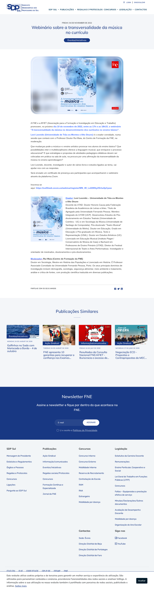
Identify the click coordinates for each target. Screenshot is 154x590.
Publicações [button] (67, 9)
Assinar (91, 422)
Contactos (141, 9)
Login (128, 2)
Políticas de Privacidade (85, 430)
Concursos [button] (110, 9)
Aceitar (141, 580)
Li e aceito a (66, 430)
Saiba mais (21, 586)
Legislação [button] (125, 9)
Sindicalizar (139, 2)
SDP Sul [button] (53, 9)
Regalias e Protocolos (90, 9)
